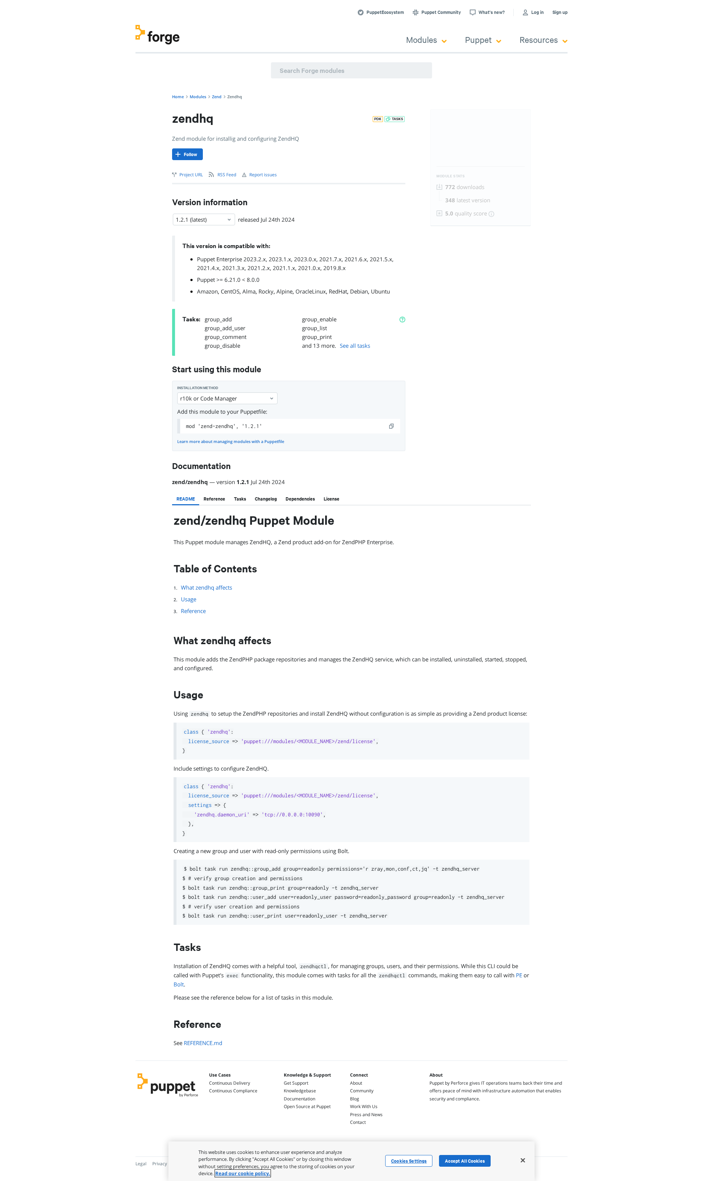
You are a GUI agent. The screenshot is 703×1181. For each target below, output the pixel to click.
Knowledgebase (300, 1091)
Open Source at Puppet (307, 1106)
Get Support (296, 1083)
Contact (358, 1122)
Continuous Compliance (233, 1091)
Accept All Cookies (465, 1161)
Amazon (207, 291)
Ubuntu (380, 291)
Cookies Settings (409, 1161)
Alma (249, 291)
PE (519, 975)
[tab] (185, 498)
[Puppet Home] (167, 1098)
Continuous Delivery (229, 1083)
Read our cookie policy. (242, 1173)
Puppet (478, 39)
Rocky (266, 291)
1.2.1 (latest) (191, 219)
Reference (193, 611)
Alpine (284, 291)
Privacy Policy (166, 1163)
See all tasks (355, 345)
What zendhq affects (206, 587)
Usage (188, 599)
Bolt (179, 984)
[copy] (392, 426)
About (356, 1083)
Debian (359, 291)
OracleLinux (310, 291)
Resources (539, 39)
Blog (354, 1099)
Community (361, 1091)
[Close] (523, 1160)
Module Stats (450, 176)
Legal (140, 1163)
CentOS (230, 291)
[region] (351, 1161)
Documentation (299, 1099)
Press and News (366, 1114)
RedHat (338, 291)
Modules (421, 39)
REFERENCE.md (203, 1043)
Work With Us (363, 1106)
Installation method (197, 387)
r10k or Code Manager (208, 398)
